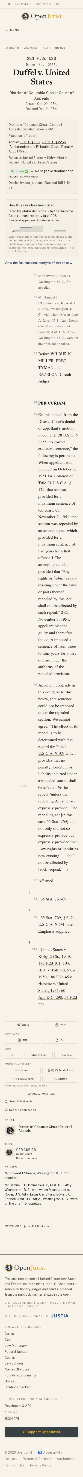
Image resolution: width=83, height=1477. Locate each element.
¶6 (35, 684)
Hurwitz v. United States (39, 162)
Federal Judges (16, 1351)
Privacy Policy (40, 1465)
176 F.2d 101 (49, 963)
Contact (11, 1459)
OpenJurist (12, 47)
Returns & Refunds (37, 1459)
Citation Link (38, 1055)
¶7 (35, 880)
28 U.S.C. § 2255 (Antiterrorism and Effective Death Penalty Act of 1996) (41, 146)
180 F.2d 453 (60, 976)
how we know (29, 176)
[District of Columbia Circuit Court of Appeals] (9, 1152)
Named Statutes (17, 1369)
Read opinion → (26, 1158)
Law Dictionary (16, 1346)
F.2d (45, 47)
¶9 (35, 917)
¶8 (35, 898)
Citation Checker (17, 1387)
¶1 (35, 275)
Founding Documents (20, 1375)
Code (8, 1340)
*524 (23, 786)
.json (27, 1226)
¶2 (35, 296)
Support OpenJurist (41, 1432)
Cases (9, 1334)
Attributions (65, 1459)
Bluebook (66, 1055)
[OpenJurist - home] (41, 16)
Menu (15, 29)
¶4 (35, 402)
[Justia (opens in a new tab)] (60, 1316)
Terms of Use (14, 1465)
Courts (10, 1357)
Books (9, 1381)
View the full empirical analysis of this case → (39, 263)
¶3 (35, 353)
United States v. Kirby (39, 158)
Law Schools (14, 1363)
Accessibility (50, 1452)
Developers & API (18, 1406)
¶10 (34, 949)
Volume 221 (31, 47)
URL (13, 1055)
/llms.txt (11, 1412)
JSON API (12, 1419)
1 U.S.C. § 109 (30, 142)
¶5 (35, 414)
